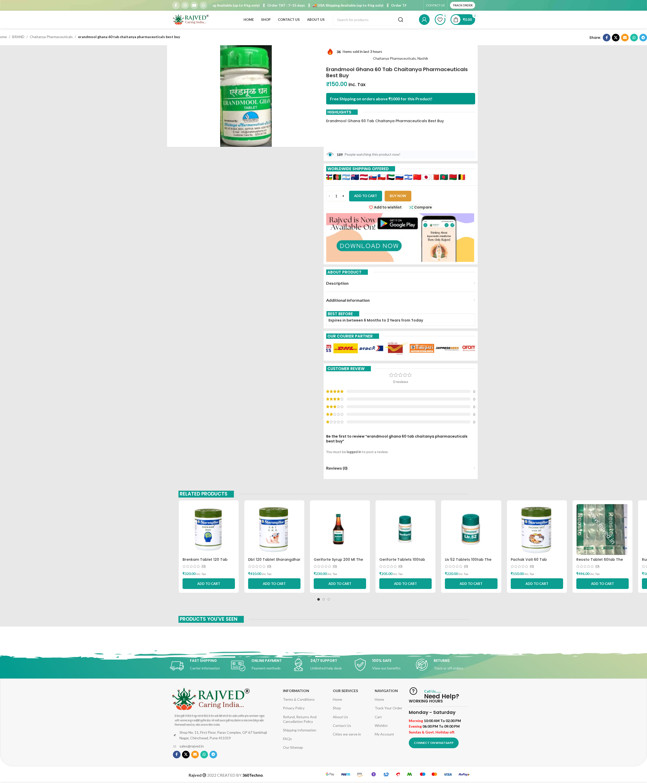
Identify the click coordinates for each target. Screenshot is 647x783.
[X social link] (616, 37)
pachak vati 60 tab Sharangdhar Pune (529, 562)
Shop (337, 708)
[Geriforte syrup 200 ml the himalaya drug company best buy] (340, 529)
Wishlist (381, 725)
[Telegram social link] (643, 37)
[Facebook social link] (176, 5)
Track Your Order (388, 708)
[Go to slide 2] (323, 599)
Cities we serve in (347, 734)
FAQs (287, 739)
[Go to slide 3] (328, 599)
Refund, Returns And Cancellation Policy (300, 719)
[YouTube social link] (194, 5)
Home (337, 699)
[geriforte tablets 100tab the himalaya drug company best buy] (405, 529)
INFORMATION (296, 691)
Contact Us (342, 725)
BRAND (18, 37)
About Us (340, 717)
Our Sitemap (293, 747)
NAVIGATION (386, 691)
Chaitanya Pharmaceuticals (51, 37)
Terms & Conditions (299, 699)
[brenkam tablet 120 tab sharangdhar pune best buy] (209, 529)
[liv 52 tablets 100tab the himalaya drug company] (471, 529)
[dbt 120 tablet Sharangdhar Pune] (274, 529)
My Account (384, 734)
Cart (378, 717)
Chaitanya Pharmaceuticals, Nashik (400, 58)
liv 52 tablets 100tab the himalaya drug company (468, 562)
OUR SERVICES (345, 691)
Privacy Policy (294, 708)
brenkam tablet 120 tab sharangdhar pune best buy (208, 562)
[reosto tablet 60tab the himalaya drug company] (602, 529)
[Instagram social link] (185, 5)
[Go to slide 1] (318, 599)
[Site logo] (191, 19)
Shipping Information (299, 730)
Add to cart (365, 196)
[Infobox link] (200, 666)
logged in (354, 452)
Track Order (463, 5)
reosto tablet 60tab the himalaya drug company (599, 562)
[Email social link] (625, 37)
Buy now (398, 196)
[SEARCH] (401, 19)
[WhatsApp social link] (203, 5)
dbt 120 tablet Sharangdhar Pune (274, 562)
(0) (204, 566)
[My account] (424, 19)
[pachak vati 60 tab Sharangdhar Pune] (537, 529)
